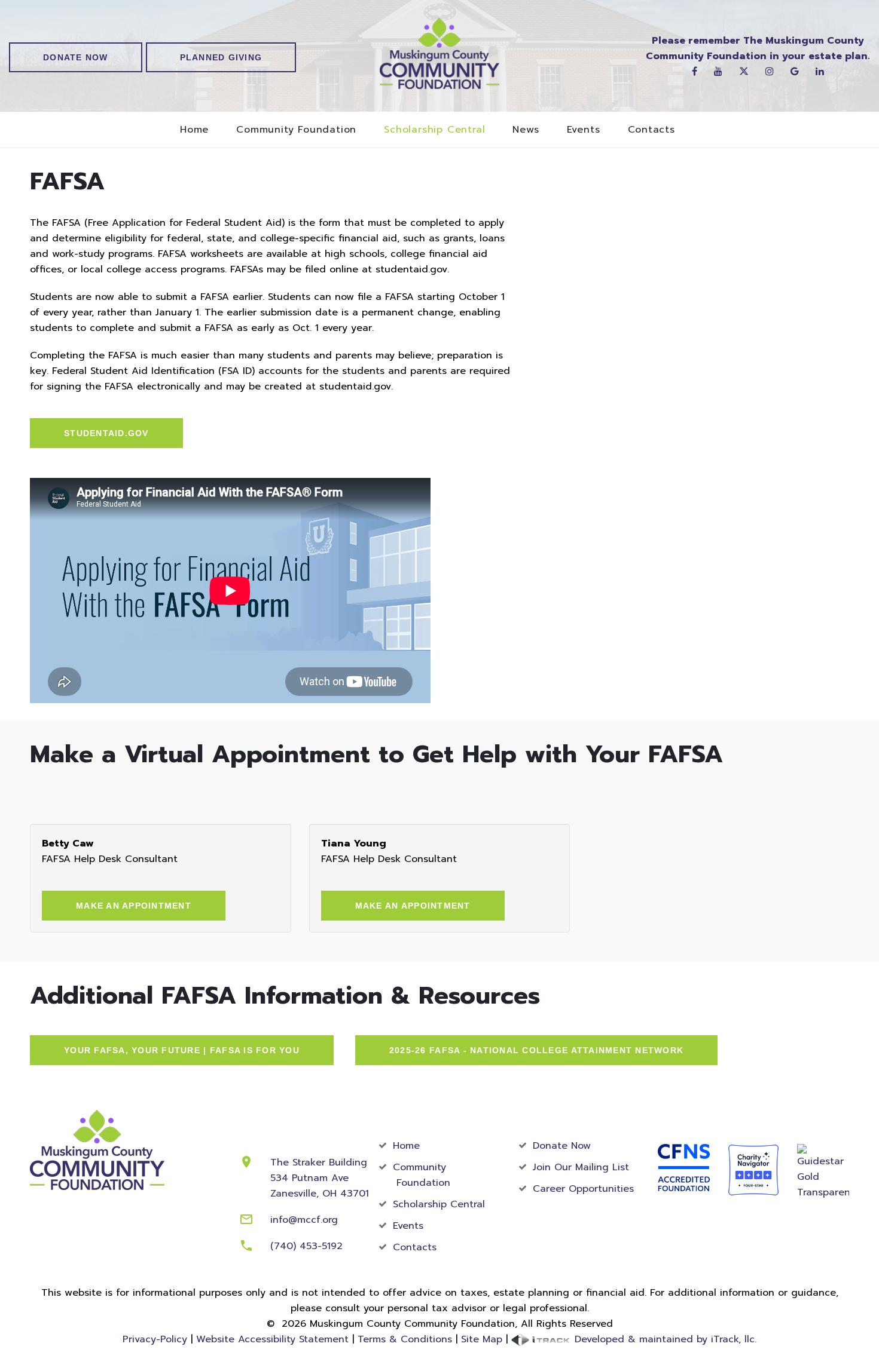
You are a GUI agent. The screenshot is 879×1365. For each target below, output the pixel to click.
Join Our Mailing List (581, 1167)
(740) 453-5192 (306, 1246)
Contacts (651, 130)
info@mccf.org (304, 1220)
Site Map (481, 1339)
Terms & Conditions (405, 1339)
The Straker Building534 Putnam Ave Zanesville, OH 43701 (319, 1178)
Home (194, 130)
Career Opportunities (583, 1189)
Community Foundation (296, 130)
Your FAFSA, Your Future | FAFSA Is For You (182, 1050)
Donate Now (75, 57)
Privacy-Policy (155, 1339)
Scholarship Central (434, 130)
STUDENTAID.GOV (106, 433)
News (525, 130)
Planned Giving (221, 57)
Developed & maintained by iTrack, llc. (663, 1339)
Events (583, 130)
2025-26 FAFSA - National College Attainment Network (536, 1050)
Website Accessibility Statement (272, 1339)
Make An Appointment (133, 905)
